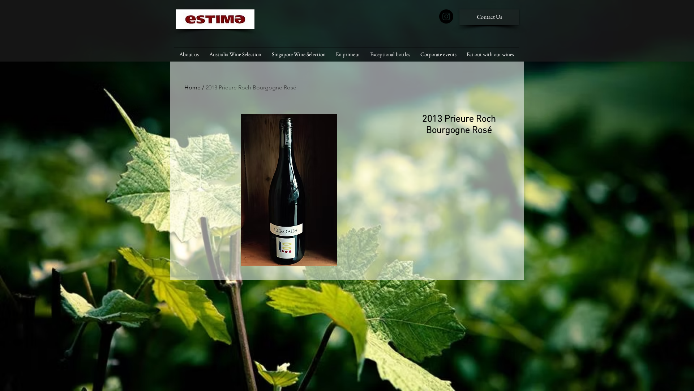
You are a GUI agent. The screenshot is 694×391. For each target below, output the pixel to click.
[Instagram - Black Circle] (446, 16)
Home (192, 87)
